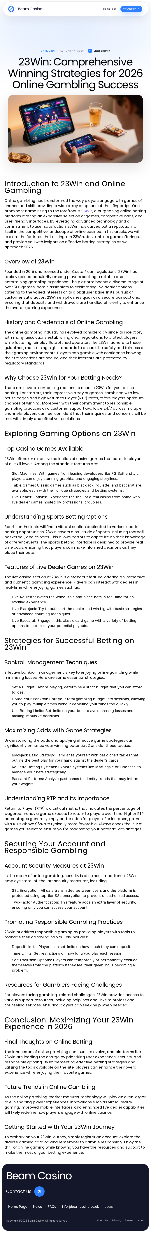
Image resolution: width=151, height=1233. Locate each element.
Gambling (48, 50)
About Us (102, 1220)
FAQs (52, 1206)
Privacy (116, 1220)
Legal (140, 1220)
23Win (86, 211)
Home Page (17, 1206)
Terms (129, 1220)
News (37, 1206)
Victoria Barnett (102, 50)
